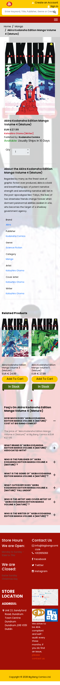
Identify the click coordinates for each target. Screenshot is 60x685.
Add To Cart (15, 379)
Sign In (54, 6)
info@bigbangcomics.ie (46, 547)
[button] (28, 400)
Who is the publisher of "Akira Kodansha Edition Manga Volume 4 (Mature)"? (25, 462)
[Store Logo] (9, 4)
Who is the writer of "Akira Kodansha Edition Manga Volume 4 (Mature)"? (27, 515)
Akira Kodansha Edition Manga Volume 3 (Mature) (14, 367)
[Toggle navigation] (56, 20)
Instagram (41, 571)
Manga (19, 26)
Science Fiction (14, 247)
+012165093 (41, 553)
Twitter (39, 565)
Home (7, 26)
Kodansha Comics (15, 236)
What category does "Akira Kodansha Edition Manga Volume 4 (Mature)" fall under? (25, 488)
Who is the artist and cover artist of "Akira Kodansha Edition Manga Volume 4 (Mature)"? (27, 502)
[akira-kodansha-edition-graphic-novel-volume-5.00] (45, 337)
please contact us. (38, 656)
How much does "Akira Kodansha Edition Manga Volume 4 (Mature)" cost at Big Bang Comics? (25, 421)
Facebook (40, 559)
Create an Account (46, 2)
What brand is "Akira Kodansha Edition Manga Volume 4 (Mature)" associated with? (25, 448)
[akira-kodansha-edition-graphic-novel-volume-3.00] (15, 338)
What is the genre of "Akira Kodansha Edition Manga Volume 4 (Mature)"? (27, 475)
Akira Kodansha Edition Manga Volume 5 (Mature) (44, 367)
